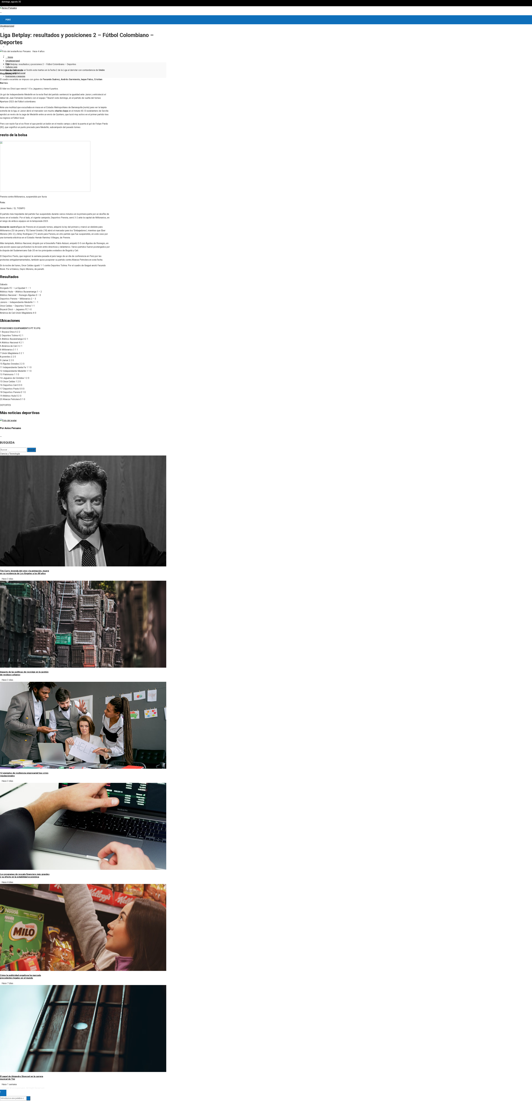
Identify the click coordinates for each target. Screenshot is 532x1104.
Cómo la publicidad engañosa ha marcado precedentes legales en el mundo (20, 976)
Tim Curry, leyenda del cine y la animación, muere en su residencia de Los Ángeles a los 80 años (24, 572)
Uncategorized (7, 26)
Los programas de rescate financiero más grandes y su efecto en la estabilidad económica (24, 875)
